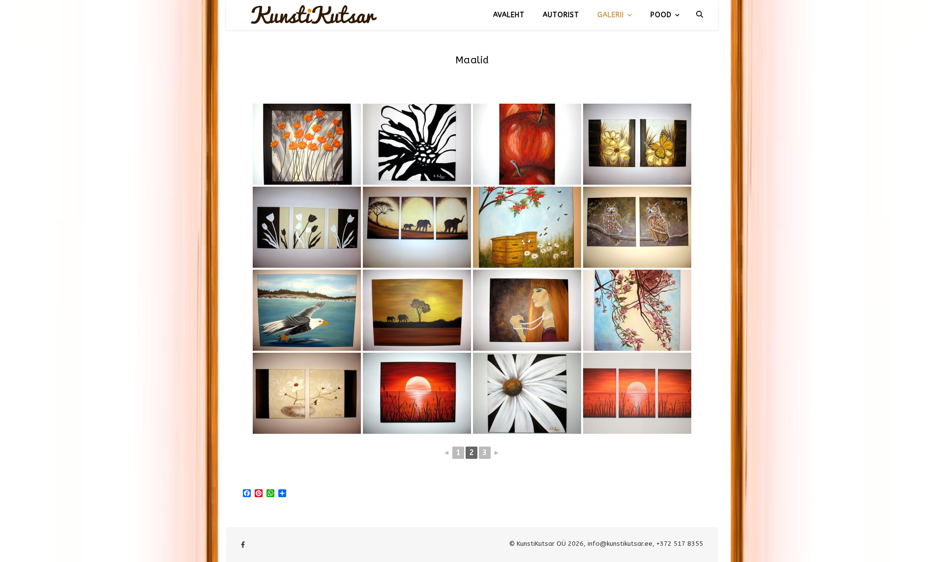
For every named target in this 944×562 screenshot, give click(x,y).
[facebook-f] (243, 544)
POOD (661, 15)
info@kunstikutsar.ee (620, 543)
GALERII (610, 15)
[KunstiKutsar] (314, 15)
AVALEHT (509, 15)
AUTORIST (561, 15)
